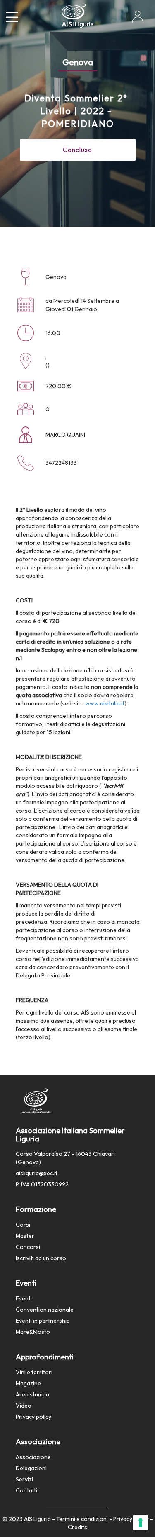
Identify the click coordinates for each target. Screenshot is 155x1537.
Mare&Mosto (33, 1332)
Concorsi (28, 1247)
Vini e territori (34, 1372)
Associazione (33, 1457)
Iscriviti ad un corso (41, 1258)
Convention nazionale (45, 1309)
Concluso (77, 149)
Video (23, 1405)
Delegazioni (31, 1468)
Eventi (24, 1298)
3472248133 (61, 462)
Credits (77, 1527)
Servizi (24, 1479)
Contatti (26, 1490)
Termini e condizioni (82, 1519)
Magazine (28, 1383)
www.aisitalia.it (104, 703)
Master (25, 1235)
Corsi (23, 1224)
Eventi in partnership (43, 1320)
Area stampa (32, 1394)
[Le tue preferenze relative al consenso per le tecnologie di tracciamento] (140, 1522)
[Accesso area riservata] (137, 19)
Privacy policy (33, 1416)
